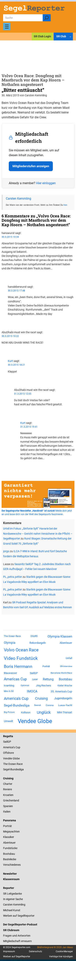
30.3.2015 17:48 (16, 290)
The (5, 763)
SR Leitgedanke (12, 893)
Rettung (48, 679)
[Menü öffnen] (7, 26)
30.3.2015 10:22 (10, 336)
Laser (35, 679)
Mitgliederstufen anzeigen (30, 166)
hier (65, 205)
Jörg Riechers (43, 685)
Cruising (41, 698)
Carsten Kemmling (18, 198)
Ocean (12, 763)
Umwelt (8, 721)
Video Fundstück (21, 658)
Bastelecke (9, 859)
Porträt (46, 666)
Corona (50, 705)
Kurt (10, 361)
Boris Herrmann (18, 666)
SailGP (34, 673)
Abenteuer (66, 642)
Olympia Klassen (60, 636)
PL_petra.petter (12, 576)
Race (19, 763)
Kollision (25, 712)
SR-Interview (66, 666)
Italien (7, 811)
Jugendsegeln (63, 698)
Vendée (7, 758)
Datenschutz (35, 951)
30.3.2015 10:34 (10, 237)
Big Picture (9, 712)
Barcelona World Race (61, 673)
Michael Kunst (11, 910)
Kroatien (8, 795)
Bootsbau (65, 679)
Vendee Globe (35, 721)
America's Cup (16, 698)
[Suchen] (47, 17)
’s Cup (16, 747)
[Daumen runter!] (3, 279)
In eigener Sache (13, 899)
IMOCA (32, 691)
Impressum (9, 951)
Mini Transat (64, 712)
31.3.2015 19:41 (29, 426)
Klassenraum (11, 879)
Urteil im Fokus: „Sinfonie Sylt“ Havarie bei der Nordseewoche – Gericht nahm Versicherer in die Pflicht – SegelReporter (37, 533)
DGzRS (34, 636)
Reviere (7, 789)
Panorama (9, 820)
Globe (16, 758)
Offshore (8, 752)
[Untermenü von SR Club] (70, 37)
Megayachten (11, 831)
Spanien (8, 806)
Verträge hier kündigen (61, 956)
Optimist (25, 685)
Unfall (69, 658)
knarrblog (9, 685)
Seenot (37, 705)
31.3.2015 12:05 (22, 393)
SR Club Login (42, 36)
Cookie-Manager (64, 951)
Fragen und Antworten (16, 935)
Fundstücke (10, 848)
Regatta (8, 736)
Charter (7, 783)
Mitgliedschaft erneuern (17, 941)
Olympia (9, 643)
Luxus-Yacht (65, 705)
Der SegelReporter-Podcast (20, 924)
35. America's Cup (61, 691)
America (8, 747)
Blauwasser (10, 673)
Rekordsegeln (37, 642)
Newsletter (10, 873)
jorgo (6, 551)
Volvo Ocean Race (21, 649)
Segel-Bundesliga (16, 705)
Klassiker (8, 837)
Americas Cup (15, 679)
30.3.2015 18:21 (16, 365)
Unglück (44, 712)
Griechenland (11, 800)
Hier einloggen (46, 183)
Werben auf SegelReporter (18, 915)
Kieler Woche (64, 685)
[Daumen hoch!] (3, 275)
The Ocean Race (12, 636)
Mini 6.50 (9, 691)
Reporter (8, 888)
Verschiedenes (12, 864)
